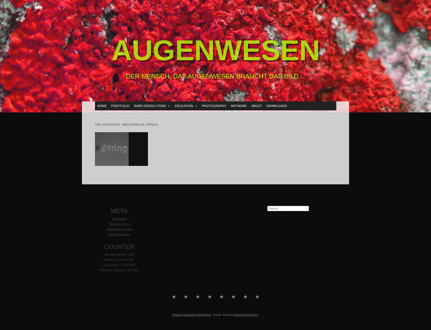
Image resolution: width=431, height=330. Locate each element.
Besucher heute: (116, 259)
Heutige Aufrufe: (116, 254)
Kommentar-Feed (119, 229)
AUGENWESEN (215, 50)
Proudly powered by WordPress (192, 315)
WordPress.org (119, 234)
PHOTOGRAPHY (214, 106)
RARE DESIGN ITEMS (150, 106)
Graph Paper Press (246, 315)
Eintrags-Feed (119, 224)
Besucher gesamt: (113, 270)
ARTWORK (239, 106)
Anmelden (119, 219)
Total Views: (112, 265)
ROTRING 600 (121, 149)
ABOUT (256, 106)
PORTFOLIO (120, 106)
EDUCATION (184, 106)
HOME (102, 106)
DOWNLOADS (276, 106)
